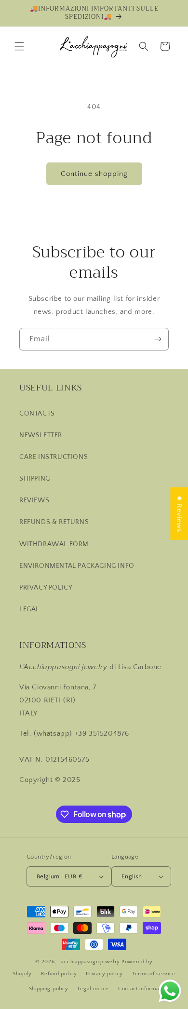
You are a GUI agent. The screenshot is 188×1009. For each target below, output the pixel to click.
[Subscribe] (157, 339)
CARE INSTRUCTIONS (53, 457)
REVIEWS (34, 500)
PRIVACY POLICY (45, 588)
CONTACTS (37, 413)
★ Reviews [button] (179, 513)
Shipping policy (49, 989)
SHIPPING (34, 479)
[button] (19, 46)
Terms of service (153, 974)
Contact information (143, 989)
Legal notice (93, 989)
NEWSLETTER (40, 435)
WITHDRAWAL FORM (54, 544)
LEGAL (29, 609)
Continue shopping (94, 174)
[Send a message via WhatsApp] (170, 991)
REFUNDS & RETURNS (54, 522)
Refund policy (59, 974)
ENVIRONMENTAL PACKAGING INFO (76, 566)
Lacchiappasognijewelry (89, 962)
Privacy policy (104, 974)
